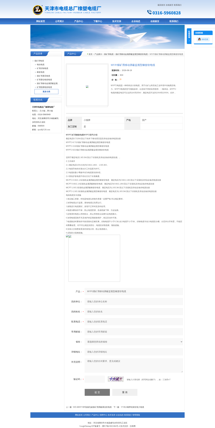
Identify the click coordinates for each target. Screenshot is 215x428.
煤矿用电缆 (108, 54)
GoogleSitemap (85, 426)
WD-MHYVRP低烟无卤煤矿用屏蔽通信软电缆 (92, 407)
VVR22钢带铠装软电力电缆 (132, 407)
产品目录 (38, 53)
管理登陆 (136, 415)
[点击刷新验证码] (116, 379)
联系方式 (38, 100)
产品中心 (78, 21)
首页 (90, 54)
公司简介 (59, 21)
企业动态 (135, 21)
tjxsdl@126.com (44, 130)
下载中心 (97, 21)
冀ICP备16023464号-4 (111, 426)
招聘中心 (103, 415)
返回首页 (161, 5)
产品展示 (98, 54)
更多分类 (46, 92)
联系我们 (177, 5)
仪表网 (133, 426)
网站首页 (40, 21)
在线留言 (169, 5)
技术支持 (116, 21)
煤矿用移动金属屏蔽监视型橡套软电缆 (132, 54)
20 (120, 79)
